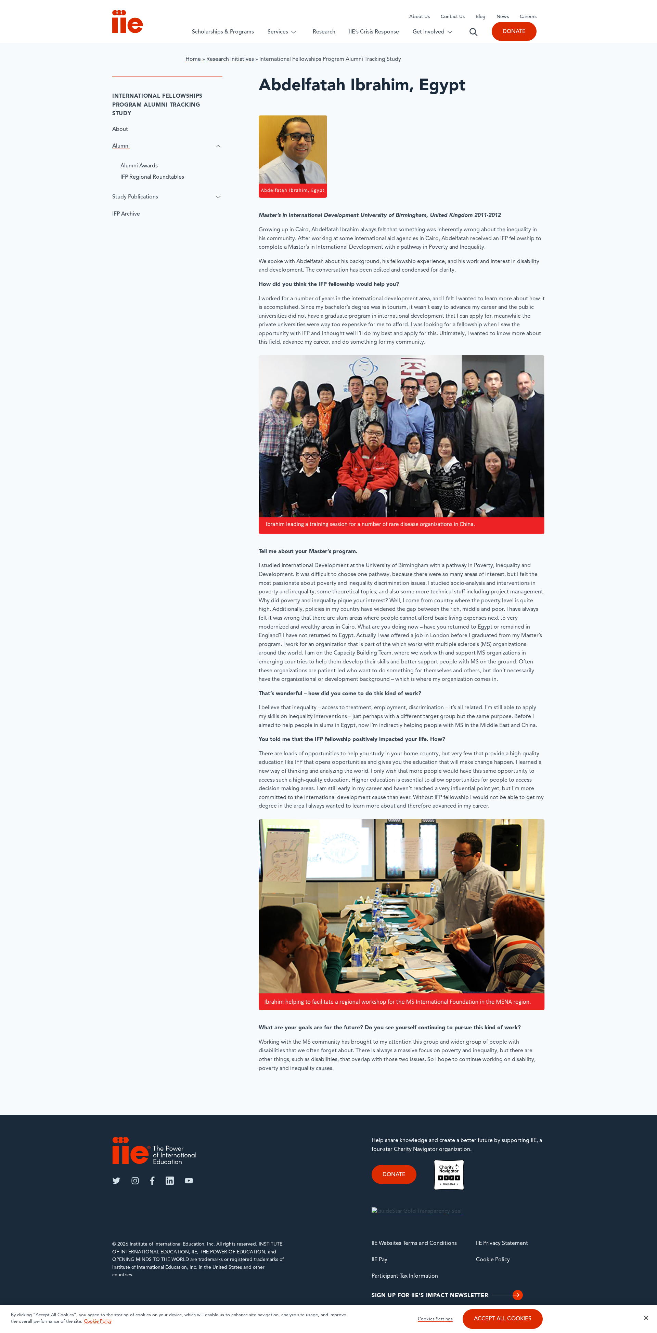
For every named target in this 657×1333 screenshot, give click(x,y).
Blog (481, 16)
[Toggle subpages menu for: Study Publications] (218, 197)
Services (278, 32)
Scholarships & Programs (223, 32)
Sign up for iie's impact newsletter (430, 1295)
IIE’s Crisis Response (374, 32)
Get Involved (429, 32)
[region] (328, 1319)
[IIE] (154, 1150)
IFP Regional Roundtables (152, 177)
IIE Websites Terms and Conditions (414, 1243)
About (120, 129)
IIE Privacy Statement (502, 1243)
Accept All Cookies (503, 1319)
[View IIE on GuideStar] (417, 1211)
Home (193, 59)
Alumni (121, 146)
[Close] (646, 1317)
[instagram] (135, 1181)
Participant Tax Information (405, 1276)
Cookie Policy (493, 1260)
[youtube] (189, 1181)
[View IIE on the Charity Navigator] (449, 1175)
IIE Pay (379, 1260)
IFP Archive (126, 214)
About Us (419, 16)
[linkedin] (170, 1181)
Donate (514, 32)
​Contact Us (453, 16)
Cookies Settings (435, 1319)
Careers (528, 16)
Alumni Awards (139, 166)
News (503, 16)
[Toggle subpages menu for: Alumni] (218, 146)
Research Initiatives (230, 59)
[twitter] (116, 1181)
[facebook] (152, 1181)
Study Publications (135, 197)
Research (324, 32)
